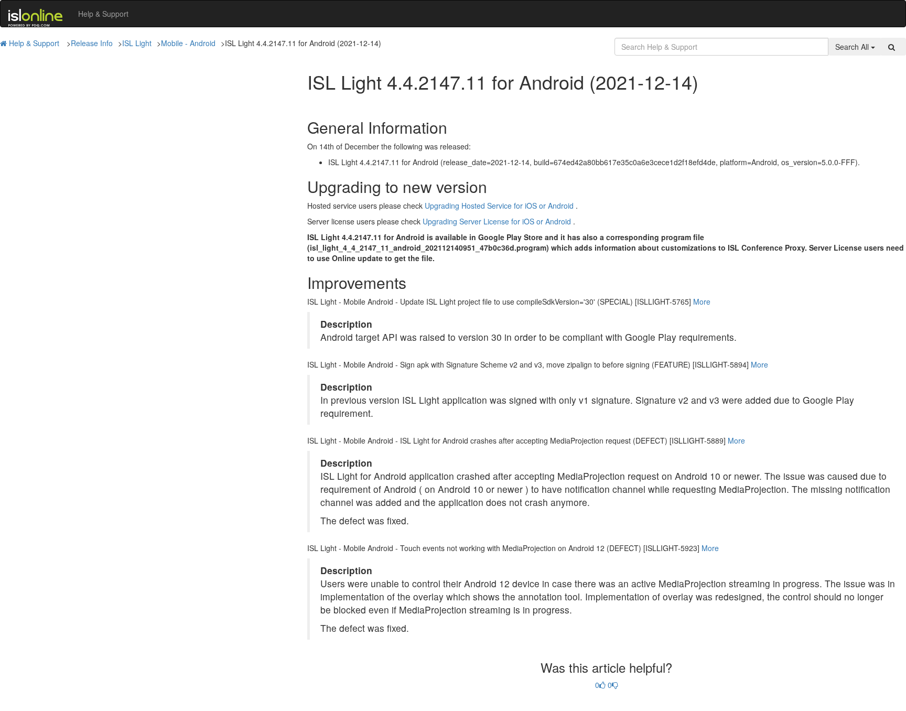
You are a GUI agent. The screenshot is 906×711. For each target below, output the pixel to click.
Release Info (92, 43)
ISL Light (137, 43)
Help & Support (103, 13)
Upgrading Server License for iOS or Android (497, 221)
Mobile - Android (188, 43)
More (701, 301)
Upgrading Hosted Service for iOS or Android (499, 205)
